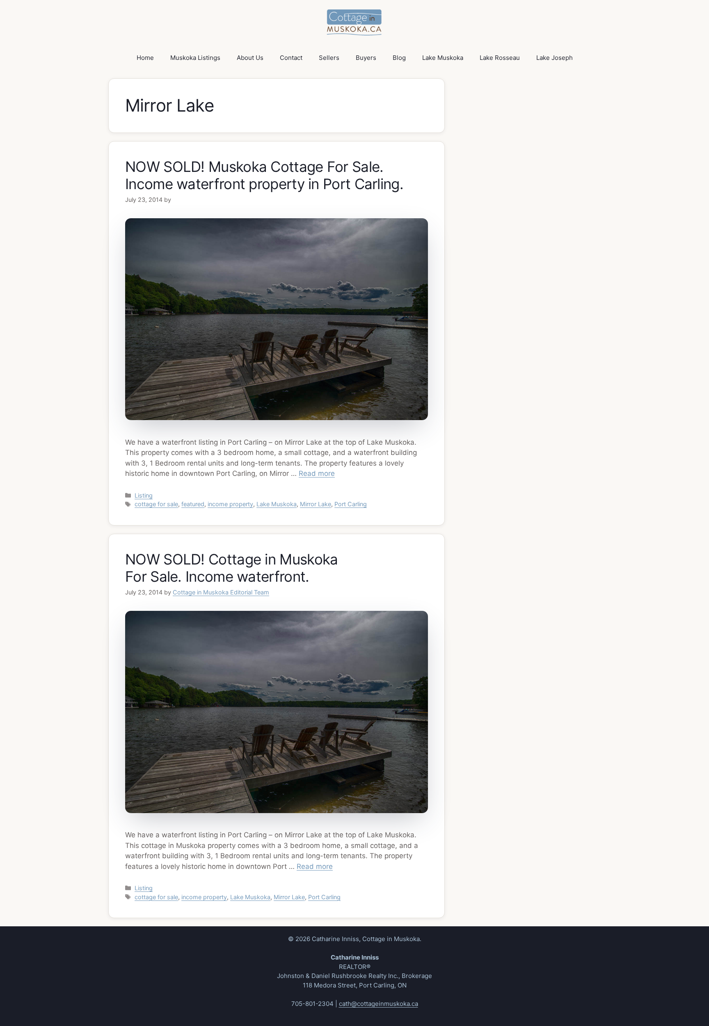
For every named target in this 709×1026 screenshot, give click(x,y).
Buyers (366, 58)
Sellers (329, 58)
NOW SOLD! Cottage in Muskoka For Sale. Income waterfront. (231, 568)
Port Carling (350, 503)
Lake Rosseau (500, 58)
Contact (291, 58)
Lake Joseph (554, 58)
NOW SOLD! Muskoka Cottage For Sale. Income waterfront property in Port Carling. (264, 175)
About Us (250, 58)
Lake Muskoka (442, 58)
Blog (399, 58)
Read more (317, 473)
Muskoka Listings (195, 58)
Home (145, 58)
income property (230, 503)
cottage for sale (156, 503)
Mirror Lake (315, 503)
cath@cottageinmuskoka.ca (378, 1004)
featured (192, 503)
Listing (144, 495)
